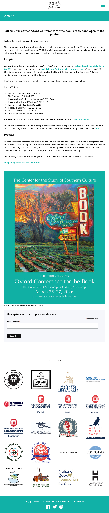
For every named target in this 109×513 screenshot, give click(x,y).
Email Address (13, 321)
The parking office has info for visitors (22, 162)
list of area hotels (81, 119)
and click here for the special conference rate (62, 69)
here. (97, 128)
